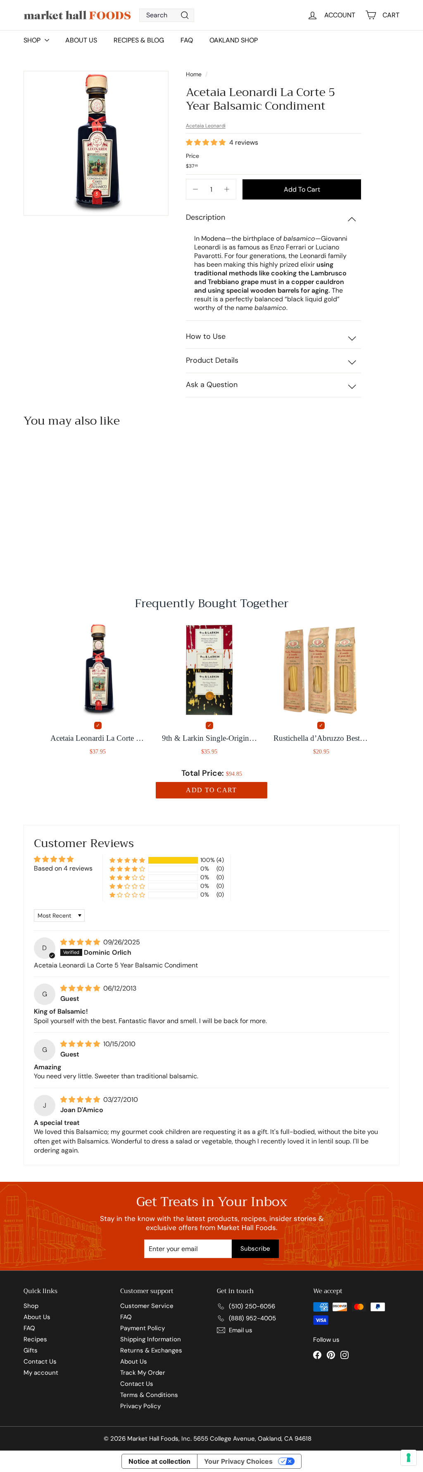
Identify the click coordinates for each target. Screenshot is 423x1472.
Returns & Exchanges (151, 1350)
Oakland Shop (233, 40)
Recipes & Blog (139, 40)
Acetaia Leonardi (206, 125)
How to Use (206, 336)
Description (205, 217)
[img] (81, 942)
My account (41, 1372)
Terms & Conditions (149, 1395)
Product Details (212, 360)
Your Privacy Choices (238, 1461)
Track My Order (142, 1372)
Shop (31, 1306)
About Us (81, 40)
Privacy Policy (140, 1406)
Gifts (31, 1350)
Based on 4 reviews (63, 868)
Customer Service (146, 1306)
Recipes (35, 1339)
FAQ (187, 40)
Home (194, 74)
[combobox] (166, 15)
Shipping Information (150, 1339)
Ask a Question (212, 385)
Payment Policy (142, 1328)
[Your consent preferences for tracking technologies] (408, 1457)
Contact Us (40, 1361)
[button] (206, 142)
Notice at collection (159, 1461)
